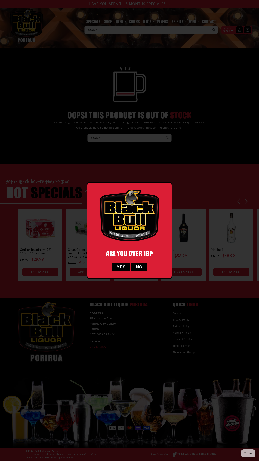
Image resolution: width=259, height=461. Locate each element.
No (139, 266)
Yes (121, 266)
